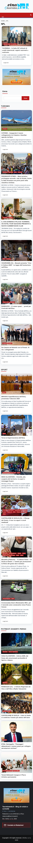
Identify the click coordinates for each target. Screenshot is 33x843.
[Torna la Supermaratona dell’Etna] (16, 425)
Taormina (14, 44)
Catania (4, 343)
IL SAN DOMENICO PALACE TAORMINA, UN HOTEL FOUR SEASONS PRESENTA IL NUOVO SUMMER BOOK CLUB (16, 224)
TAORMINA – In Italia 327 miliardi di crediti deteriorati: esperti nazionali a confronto (15, 50)
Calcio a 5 (9, 512)
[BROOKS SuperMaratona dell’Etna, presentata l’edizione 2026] (16, 384)
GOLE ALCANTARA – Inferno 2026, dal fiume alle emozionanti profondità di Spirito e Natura (14, 658)
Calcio (4, 512)
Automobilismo (18, 510)
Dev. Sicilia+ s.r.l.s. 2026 (9, 819)
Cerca (4, 91)
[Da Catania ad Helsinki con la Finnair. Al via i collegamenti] (16, 334)
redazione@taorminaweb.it (10, 816)
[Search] (31, 15)
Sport (4, 392)
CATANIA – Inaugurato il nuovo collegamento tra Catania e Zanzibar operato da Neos (14, 135)
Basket (25, 510)
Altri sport (11, 510)
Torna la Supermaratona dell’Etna (13, 438)
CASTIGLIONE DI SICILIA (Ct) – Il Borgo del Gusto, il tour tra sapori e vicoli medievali (15, 520)
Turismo (5, 128)
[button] (3, 15)
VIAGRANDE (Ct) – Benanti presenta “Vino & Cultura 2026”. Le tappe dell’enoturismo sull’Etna (16, 265)
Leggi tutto (6, 63)
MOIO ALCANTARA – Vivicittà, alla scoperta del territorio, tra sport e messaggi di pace (13, 479)
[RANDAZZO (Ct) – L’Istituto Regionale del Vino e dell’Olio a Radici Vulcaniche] (16, 674)
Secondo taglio (7, 44)
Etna (15, 172)
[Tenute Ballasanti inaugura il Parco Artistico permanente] (16, 762)
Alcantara (5, 172)
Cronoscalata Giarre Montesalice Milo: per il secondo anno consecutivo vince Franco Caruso (16, 605)
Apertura (11, 172)
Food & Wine (6, 302)
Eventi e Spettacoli (13, 651)
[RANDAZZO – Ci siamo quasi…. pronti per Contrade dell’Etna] (16, 293)
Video (4, 513)
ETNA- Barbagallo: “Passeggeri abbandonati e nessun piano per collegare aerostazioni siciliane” (16, 746)
